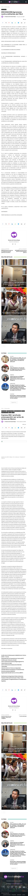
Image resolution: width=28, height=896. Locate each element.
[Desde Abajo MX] (14, 2)
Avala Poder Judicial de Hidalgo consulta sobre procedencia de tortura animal (18, 397)
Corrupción (12, 383)
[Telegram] (18, 22)
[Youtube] (24, 887)
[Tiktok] (16, 887)
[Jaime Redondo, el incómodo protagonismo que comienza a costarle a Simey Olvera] (14, 301)
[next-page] (4, 346)
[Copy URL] (24, 22)
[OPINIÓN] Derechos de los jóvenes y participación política (21, 251)
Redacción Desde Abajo (10, 16)
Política (14, 310)
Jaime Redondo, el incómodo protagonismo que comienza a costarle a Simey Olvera (14, 313)
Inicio (2, 7)
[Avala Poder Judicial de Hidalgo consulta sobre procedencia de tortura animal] (5, 396)
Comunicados (7, 7)
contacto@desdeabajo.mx (16, 883)
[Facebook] (2, 22)
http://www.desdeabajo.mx (14, 241)
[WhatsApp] (15, 22)
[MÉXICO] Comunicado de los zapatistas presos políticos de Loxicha (7, 251)
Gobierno (14, 337)
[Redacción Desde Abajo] (2, 17)
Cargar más (13, 402)
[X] (5, 22)
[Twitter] (8, 887)
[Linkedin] (12, 22)
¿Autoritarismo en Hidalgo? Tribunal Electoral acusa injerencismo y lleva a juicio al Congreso (14, 341)
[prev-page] (2, 346)
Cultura (14, 280)
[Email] (21, 22)
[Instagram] (12, 887)
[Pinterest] (9, 22)
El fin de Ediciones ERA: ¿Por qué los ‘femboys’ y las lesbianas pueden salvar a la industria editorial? (14, 284)
